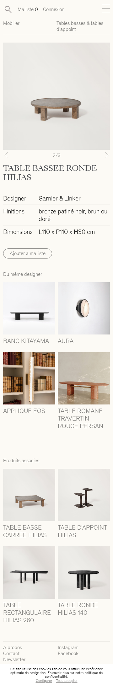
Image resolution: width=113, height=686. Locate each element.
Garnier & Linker (60, 198)
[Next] (102, 155)
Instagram (68, 647)
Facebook (68, 653)
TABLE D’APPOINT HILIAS (82, 531)
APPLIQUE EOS (24, 411)
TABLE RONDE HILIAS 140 (78, 608)
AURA (65, 341)
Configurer (44, 680)
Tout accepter (67, 680)
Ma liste (28, 9)
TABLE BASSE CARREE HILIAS (25, 531)
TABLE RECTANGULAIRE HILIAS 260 (27, 612)
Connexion (53, 9)
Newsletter (14, 659)
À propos (12, 647)
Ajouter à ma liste (28, 253)
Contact (11, 653)
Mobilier (11, 23)
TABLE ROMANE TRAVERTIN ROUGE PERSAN (80, 418)
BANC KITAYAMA (26, 341)
